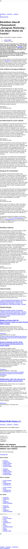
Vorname (2, 436)
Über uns (5, 460)
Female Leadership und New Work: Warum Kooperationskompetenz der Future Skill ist (11, 343)
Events (4, 519)
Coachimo (20, 46)
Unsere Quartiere (7, 480)
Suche (1, 514)
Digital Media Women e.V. (10, 421)
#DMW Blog (6, 462)
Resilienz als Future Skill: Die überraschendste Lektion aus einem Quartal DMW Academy (14, 322)
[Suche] (19, 514)
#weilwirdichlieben (9, 219)
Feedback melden (7, 466)
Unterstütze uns (7, 484)
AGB (4, 500)
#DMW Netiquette (7, 503)
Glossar (5, 525)
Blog (4, 524)
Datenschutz (6, 499)
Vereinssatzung (6, 464)
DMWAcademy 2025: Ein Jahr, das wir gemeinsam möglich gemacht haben (12, 380)
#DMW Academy (7, 463)
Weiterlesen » (3, 333)
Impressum (5, 497)
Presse (4, 482)
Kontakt (5, 529)
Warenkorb (6, 501)
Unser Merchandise (8, 526)
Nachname (3, 437)
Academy (5, 521)
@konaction (7, 60)
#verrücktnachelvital (18, 218)
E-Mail (2, 439)
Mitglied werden (7, 530)
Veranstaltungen (7, 483)
